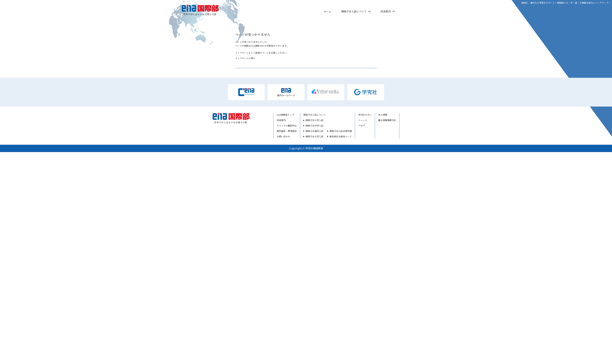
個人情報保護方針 (387, 120)
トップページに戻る (245, 58)
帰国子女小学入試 (314, 120)
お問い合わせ (283, 136)
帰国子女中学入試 (314, 125)
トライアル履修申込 (287, 125)
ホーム (327, 11)
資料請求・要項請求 (287, 131)
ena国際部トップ (285, 114)
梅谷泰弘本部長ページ (340, 136)
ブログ (361, 125)
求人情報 (382, 114)
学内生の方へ (422, 11)
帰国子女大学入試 (314, 136)
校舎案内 (386, 11)
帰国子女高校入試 (314, 131)
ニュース (362, 120)
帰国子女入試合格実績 (340, 131)
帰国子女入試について (354, 11)
